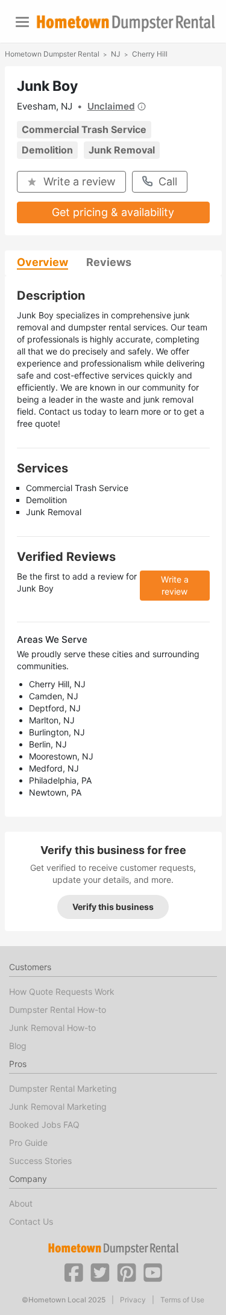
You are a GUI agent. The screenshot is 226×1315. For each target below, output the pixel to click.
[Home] (125, 23)
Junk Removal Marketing (58, 1106)
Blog (18, 1046)
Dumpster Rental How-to (57, 1009)
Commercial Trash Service (84, 129)
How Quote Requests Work (62, 991)
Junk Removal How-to (52, 1028)
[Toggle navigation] (22, 21)
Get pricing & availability (113, 212)
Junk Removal (122, 150)
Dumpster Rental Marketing (63, 1088)
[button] (73, 1271)
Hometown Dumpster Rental (52, 53)
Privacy (133, 1300)
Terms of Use (182, 1300)
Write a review (79, 181)
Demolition (47, 150)
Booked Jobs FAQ (44, 1124)
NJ (116, 53)
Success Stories (40, 1161)
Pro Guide (28, 1142)
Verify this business (113, 907)
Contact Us (31, 1221)
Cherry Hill (150, 53)
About (21, 1203)
